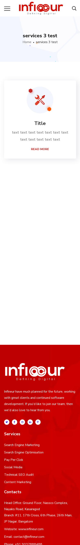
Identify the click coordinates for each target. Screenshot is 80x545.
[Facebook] (14, 422)
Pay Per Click (13, 460)
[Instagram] (22, 422)
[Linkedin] (30, 422)
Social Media (13, 467)
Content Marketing (17, 482)
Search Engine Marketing (22, 445)
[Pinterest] (38, 422)
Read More (40, 149)
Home (27, 42)
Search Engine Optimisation (23, 452)
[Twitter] (6, 422)
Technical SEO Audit (19, 474)
